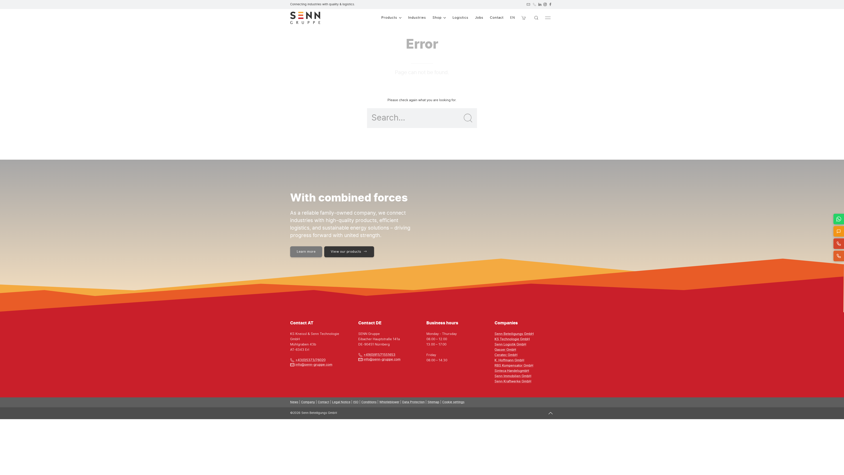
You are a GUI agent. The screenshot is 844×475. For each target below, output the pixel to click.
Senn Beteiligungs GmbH (514, 334)
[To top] (550, 413)
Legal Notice (341, 402)
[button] (524, 18)
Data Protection (413, 402)
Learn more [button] (306, 251)
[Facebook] (550, 4)
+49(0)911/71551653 (379, 354)
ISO (355, 402)
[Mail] (528, 4)
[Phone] (534, 4)
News (294, 402)
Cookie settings (453, 402)
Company (308, 402)
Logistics (460, 17)
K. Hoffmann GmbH (509, 360)
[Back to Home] (305, 18)
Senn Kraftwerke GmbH (513, 381)
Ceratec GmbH (506, 355)
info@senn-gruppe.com (313, 364)
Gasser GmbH (505, 349)
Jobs (479, 17)
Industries (417, 17)
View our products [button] (346, 251)
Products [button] (389, 17)
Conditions (369, 402)
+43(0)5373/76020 (310, 360)
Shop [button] (437, 17)
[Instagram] (545, 4)
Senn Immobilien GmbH (513, 376)
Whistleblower (389, 402)
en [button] (512, 17)
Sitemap (433, 402)
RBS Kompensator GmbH (514, 365)
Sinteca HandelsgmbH (512, 371)
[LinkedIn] (540, 4)
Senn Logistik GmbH (510, 344)
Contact (497, 17)
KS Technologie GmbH (512, 339)
